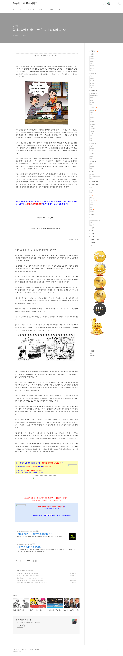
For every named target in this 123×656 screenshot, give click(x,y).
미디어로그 (30, 10)
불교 (91, 192)
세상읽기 (92, 212)
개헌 (91, 222)
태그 (21, 10)
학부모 (91, 112)
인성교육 (92, 166)
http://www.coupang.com (24, 544)
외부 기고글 (92, 215)
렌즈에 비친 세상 (93, 181)
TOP (108, 650)
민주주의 (91, 237)
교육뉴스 (92, 174)
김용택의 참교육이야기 (25, 3)
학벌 (91, 138)
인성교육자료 (92, 161)
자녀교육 (92, 102)
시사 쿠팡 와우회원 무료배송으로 (29, 547)
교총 (91, 158)
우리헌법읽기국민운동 (95, 220)
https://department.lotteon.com (26, 531)
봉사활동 (92, 122)
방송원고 (92, 178)
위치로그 (41, 10)
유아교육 (92, 148)
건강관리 (91, 234)
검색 (104, 3)
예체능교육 (92, 124)
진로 (91, 168)
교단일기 (92, 133)
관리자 (61, 10)
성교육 (91, 70)
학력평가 (92, 117)
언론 (91, 140)
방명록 (51, 10)
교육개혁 (92, 68)
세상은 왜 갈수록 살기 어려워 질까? (27, 573)
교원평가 (92, 59)
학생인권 (92, 85)
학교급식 (92, 80)
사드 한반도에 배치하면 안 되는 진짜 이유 (28, 578)
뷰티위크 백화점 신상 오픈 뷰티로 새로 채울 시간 (34, 534)
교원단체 (91, 153)
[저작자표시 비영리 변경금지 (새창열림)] (35, 561)
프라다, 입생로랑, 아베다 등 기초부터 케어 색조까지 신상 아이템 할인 (39, 536)
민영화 (91, 202)
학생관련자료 (92, 73)
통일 (90, 245)
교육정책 (91, 54)
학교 (91, 119)
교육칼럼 (92, 110)
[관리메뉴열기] (119, 3)
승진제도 (92, 56)
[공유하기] (21, 561)
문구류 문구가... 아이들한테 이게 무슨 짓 (28, 575)
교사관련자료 (92, 107)
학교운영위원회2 (94, 95)
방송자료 (91, 171)
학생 (91, 76)
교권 (91, 136)
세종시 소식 (92, 242)
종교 (90, 187)
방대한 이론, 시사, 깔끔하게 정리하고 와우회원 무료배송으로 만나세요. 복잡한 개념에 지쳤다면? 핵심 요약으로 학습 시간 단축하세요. (46, 550)
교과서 (91, 126)
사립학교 (92, 131)
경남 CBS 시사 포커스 (95, 176)
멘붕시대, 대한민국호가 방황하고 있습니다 (29, 580)
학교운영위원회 (93, 93)
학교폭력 (92, 78)
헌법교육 (92, 225)
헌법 (90, 218)
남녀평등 (92, 83)
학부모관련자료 (93, 90)
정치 (18, 570)
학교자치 (92, 66)
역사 (91, 209)
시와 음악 (91, 228)
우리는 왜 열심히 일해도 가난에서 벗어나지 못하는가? (32, 582)
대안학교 (92, 150)
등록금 (91, 104)
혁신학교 (92, 63)
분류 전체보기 (93, 51)
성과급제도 (92, 61)
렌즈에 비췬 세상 (93, 184)
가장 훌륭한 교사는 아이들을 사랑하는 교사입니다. (28, 622)
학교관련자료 (92, 143)
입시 (91, 87)
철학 (91, 164)
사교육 (91, 98)
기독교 (91, 190)
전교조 (91, 156)
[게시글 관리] (23, 561)
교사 (91, 115)
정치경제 (91, 231)
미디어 (91, 205)
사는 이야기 (93, 200)
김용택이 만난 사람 (94, 239)
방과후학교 (92, 129)
